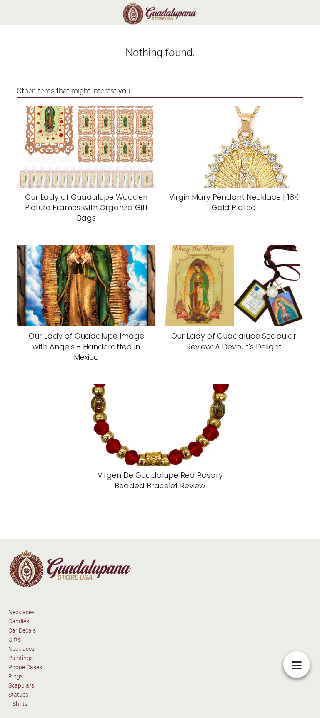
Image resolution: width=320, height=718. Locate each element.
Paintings (20, 658)
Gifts (14, 639)
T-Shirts (18, 703)
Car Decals (22, 630)
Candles (18, 621)
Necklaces (21, 612)
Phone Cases (25, 667)
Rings (15, 676)
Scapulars (21, 685)
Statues (18, 694)
